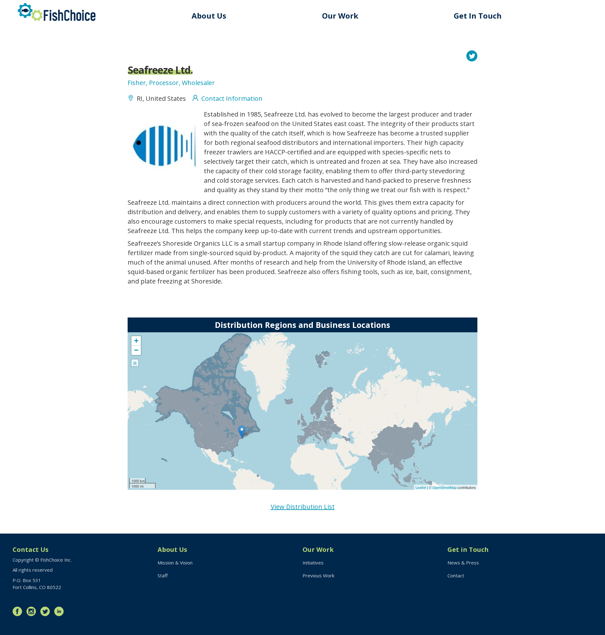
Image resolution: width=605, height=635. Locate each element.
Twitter (46, 611)
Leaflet (421, 487)
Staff (163, 575)
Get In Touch (478, 15)
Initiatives (313, 562)
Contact (455, 575)
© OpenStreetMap (443, 487)
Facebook (19, 611)
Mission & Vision (175, 562)
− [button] (136, 350)
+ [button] (136, 341)
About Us (209, 15)
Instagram (32, 611)
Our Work (340, 15)
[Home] (56, 12)
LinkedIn (60, 611)
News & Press (463, 562)
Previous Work (318, 575)
